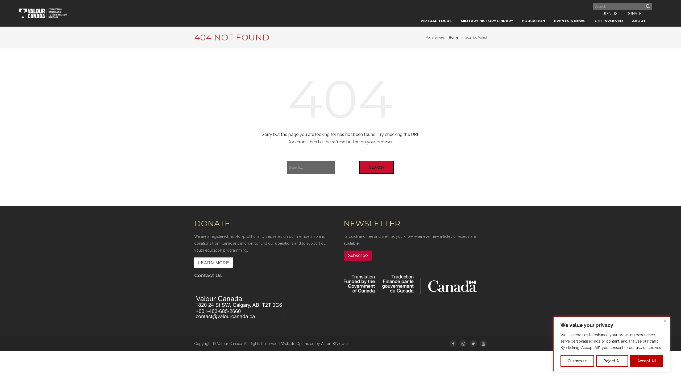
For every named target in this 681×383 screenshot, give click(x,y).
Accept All (646, 361)
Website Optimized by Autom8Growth (314, 344)
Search (376, 167)
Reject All (612, 361)
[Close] (665, 321)
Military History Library (487, 21)
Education (533, 21)
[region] (611, 344)
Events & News (570, 21)
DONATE (633, 13)
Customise (577, 361)
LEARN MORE (213, 263)
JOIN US (610, 13)
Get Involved (609, 21)
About (639, 21)
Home (454, 37)
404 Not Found (476, 37)
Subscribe (358, 255)
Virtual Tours (436, 21)
